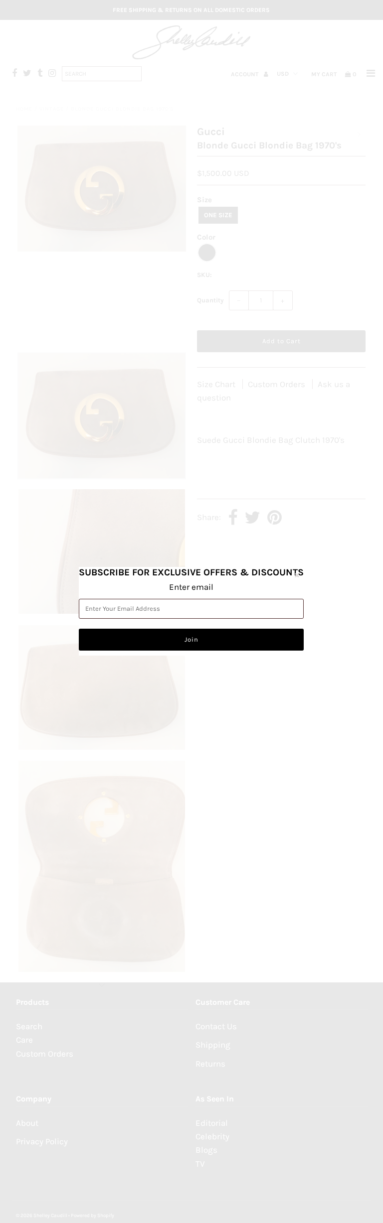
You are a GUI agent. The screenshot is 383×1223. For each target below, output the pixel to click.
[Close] (296, 574)
